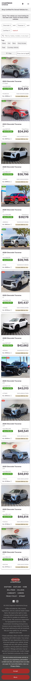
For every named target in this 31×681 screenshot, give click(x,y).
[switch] (28, 4)
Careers (21, 593)
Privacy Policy (11, 596)
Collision (20, 590)
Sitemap (22, 596)
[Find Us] (22, 4)
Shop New (7, 587)
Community (11, 593)
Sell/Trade (11, 590)
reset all (15, 30)
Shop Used (17, 587)
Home (25, 587)
